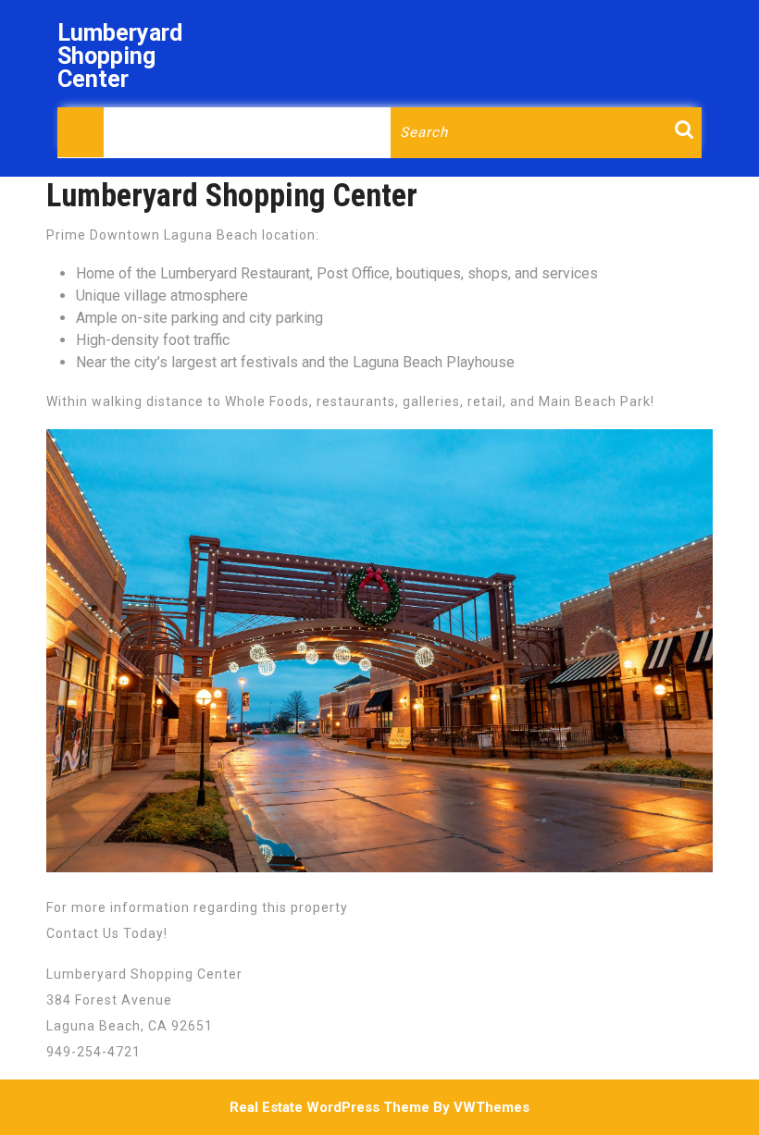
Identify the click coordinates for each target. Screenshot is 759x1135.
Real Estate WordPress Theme (329, 1107)
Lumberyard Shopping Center (119, 56)
